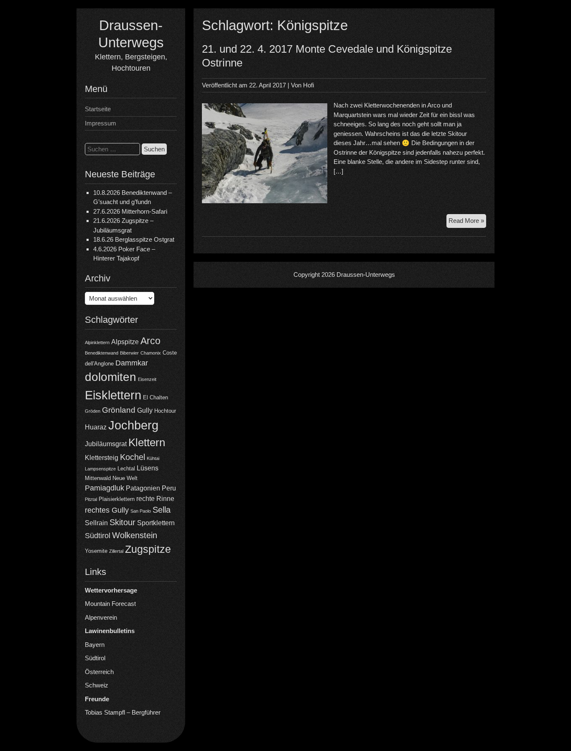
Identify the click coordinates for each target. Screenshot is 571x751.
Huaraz (96, 427)
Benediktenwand (101, 352)
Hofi (308, 85)
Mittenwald (98, 478)
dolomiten (110, 376)
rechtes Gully (107, 510)
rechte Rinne (155, 498)
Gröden (92, 411)
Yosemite (96, 551)
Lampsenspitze (100, 468)
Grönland (118, 410)
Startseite (98, 108)
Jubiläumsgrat (106, 443)
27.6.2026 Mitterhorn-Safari (130, 211)
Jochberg (133, 425)
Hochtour (165, 411)
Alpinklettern (97, 342)
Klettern (146, 442)
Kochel (132, 457)
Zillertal (116, 551)
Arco (150, 340)
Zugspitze (148, 549)
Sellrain (96, 522)
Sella (162, 509)
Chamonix (150, 352)
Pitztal (91, 499)
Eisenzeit (147, 379)
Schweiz (96, 685)
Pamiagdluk (104, 488)
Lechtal (126, 468)
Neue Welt (125, 478)
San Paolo (140, 510)
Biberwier (129, 352)
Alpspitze (125, 341)
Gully (145, 410)
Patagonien (143, 488)
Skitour (122, 522)
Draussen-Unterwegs (365, 274)
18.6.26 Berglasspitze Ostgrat (133, 239)
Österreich (99, 671)
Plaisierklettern (117, 499)
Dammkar (131, 363)
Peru (169, 488)
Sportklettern (156, 522)
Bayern (95, 644)
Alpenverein (101, 617)
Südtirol (97, 535)
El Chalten (155, 397)
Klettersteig (101, 457)
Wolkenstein (134, 535)
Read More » (467, 222)
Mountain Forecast (110, 603)
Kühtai (153, 458)
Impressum (100, 123)
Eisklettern (113, 395)
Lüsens (147, 468)
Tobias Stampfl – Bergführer (123, 712)
